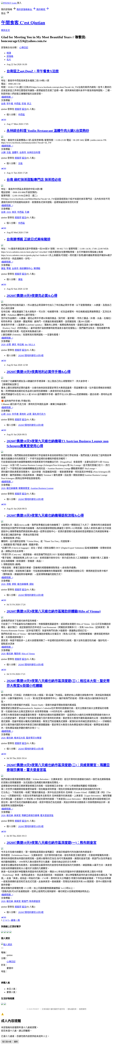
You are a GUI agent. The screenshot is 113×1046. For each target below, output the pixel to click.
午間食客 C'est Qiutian (23, 22)
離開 (16, 1042)
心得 (3, 414)
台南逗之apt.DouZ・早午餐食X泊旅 (33, 71)
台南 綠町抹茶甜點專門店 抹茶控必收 (34, 179)
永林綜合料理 (33, 152)
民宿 (24, 103)
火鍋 (3, 152)
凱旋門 (25, 901)
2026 (8, 212)
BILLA (32, 344)
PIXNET (36, 1009)
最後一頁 (15, 920)
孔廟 (27, 212)
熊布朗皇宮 (34, 901)
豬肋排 (17, 653)
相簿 (9, 53)
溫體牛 (15, 152)
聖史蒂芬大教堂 (33, 738)
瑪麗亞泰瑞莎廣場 (31, 815)
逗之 (29, 103)
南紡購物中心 (26, 268)
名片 (9, 59)
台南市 (23, 152)
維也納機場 (12, 488)
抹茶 (14, 212)
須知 (31, 584)
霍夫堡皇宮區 (46, 815)
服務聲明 (82, 1009)
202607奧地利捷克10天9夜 (31, 355)
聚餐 (8, 268)
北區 (8, 152)
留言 (24, 109)
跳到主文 (5, 30)
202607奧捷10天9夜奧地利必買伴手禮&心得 (39, 372)
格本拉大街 (20, 738)
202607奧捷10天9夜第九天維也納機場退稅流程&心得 (45, 515)
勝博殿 (37, 268)
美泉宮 (17, 901)
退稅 (14, 584)
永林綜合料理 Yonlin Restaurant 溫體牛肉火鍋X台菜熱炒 (48, 130)
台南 (3, 103)
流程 (8, 584)
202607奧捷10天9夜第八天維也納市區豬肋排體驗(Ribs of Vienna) (54, 611)
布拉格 (20, 344)
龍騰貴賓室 (24, 488)
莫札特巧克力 (39, 414)
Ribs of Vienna (28, 653)
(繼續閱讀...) (7, 97)
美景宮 (17, 815)
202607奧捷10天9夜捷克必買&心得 (32, 295)
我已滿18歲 (6, 1042)
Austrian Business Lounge (41, 488)
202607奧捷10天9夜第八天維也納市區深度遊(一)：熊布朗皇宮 (51, 842)
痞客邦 (18, 109)
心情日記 (23, 47)
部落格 (10, 56)
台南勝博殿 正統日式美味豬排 (28, 239)
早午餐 (10, 103)
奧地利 (23, 414)
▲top (3, 119)
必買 (8, 344)
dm (26, 344)
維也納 (10, 653)
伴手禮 (15, 414)
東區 (3, 268)
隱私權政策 (72, 1009)
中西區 (17, 103)
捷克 (14, 344)
